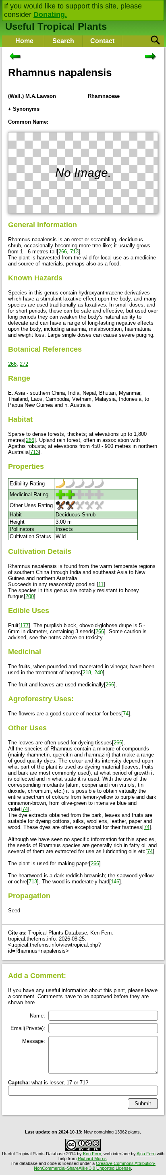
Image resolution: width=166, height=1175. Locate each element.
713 (74, 252)
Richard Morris (92, 1158)
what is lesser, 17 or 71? (48, 1083)
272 (24, 364)
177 (24, 625)
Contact (102, 40)
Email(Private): (27, 1028)
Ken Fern (92, 1153)
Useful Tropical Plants (56, 26)
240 (98, 672)
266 (62, 252)
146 (115, 882)
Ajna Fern (146, 1153)
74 (126, 714)
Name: (37, 1016)
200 (29, 596)
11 (101, 584)
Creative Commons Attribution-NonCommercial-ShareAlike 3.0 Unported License (95, 1166)
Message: (33, 1041)
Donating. (50, 14)
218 (87, 672)
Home (24, 40)
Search (63, 40)
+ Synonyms (23, 109)
